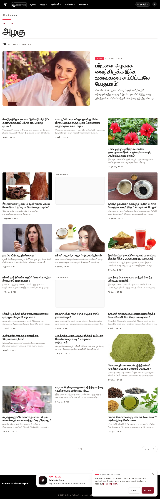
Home (5, 15)
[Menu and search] (5, 4)
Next (148, 449)
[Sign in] (154, 4)
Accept (148, 490)
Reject (134, 490)
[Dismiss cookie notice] (153, 474)
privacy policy (110, 484)
